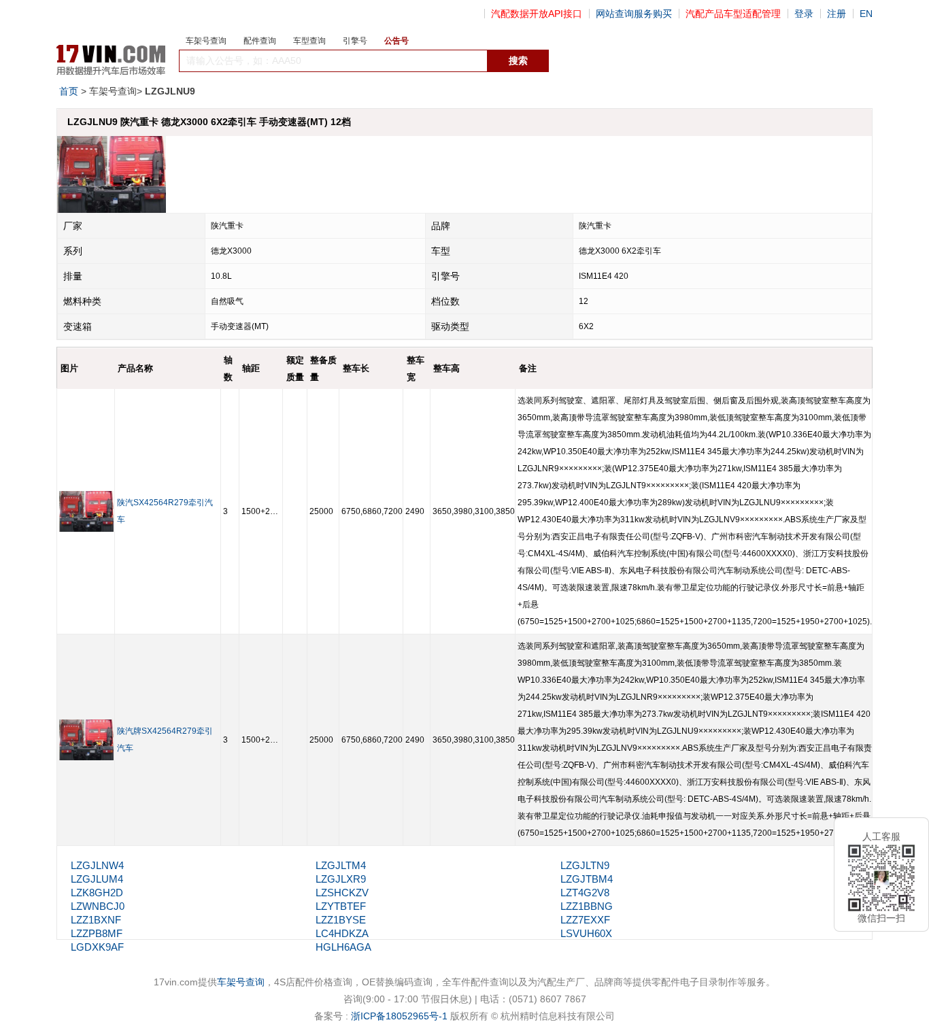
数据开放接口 (578, 61)
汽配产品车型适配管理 (733, 13)
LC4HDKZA (342, 933)
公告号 (396, 41)
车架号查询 (206, 41)
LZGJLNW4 (97, 865)
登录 (803, 13)
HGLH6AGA (343, 947)
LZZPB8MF (96, 933)
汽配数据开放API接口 (536, 13)
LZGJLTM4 (341, 865)
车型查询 (309, 41)
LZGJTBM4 (586, 879)
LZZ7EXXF (585, 920)
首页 (68, 91)
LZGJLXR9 (341, 879)
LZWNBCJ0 (97, 906)
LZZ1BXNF (96, 920)
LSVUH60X (586, 933)
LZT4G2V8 (584, 892)
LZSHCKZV (342, 892)
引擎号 (355, 41)
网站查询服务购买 (634, 13)
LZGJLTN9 (584, 865)
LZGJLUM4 (97, 879)
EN (866, 13)
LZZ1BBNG (586, 906)
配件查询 (259, 41)
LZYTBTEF (341, 906)
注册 (836, 13)
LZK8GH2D (97, 892)
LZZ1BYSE (341, 920)
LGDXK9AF (97, 947)
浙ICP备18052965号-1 (399, 1016)
